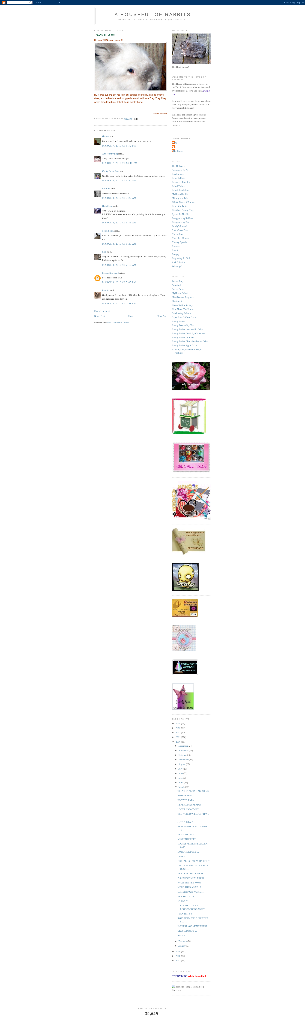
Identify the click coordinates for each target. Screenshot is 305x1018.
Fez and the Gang (110, 273)
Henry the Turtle (180, 206)
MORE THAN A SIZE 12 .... (191, 887)
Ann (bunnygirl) (110, 153)
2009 (178, 951)
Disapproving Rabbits (182, 218)
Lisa (104, 251)
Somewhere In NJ (180, 170)
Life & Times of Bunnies (183, 202)
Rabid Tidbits (178, 186)
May (180, 778)
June (180, 773)
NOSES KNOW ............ (188, 795)
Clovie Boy (177, 234)
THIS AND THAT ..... (187, 834)
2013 (178, 728)
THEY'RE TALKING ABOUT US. (193, 791)
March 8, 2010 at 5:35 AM (119, 222)
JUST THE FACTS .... (188, 822)
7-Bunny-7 (177, 266)
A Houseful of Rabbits (153, 14)
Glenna (105, 136)
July (180, 768)
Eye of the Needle (180, 214)
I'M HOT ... (183, 856)
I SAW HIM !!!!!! (185, 913)
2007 (178, 960)
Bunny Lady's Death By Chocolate (188, 333)
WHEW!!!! (183, 901)
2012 (178, 732)
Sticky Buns (178, 289)
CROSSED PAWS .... (187, 930)
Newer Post (99, 316)
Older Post (162, 316)
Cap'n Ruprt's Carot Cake (184, 317)
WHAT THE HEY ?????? (189, 882)
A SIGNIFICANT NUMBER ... (192, 878)
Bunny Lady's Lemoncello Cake (187, 329)
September (183, 759)
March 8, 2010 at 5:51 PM (119, 303)
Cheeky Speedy (179, 242)
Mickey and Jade (180, 198)
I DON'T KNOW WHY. (188, 809)
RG (174, 147)
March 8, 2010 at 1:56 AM (119, 180)
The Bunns (178, 151)
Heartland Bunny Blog (183, 210)
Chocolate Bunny (180, 238)
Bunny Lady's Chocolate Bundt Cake (190, 341)
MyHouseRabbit (180, 194)
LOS (175, 142)
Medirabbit (177, 301)
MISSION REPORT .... (188, 839)
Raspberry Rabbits (181, 182)
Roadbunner (178, 174)
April (181, 782)
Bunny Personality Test (183, 325)
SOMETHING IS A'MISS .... (191, 892)
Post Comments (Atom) (118, 322)
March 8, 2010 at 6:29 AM (119, 243)
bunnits (105, 290)
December (183, 745)
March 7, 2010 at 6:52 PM (119, 145)
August (182, 764)
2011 (178, 737)
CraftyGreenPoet (180, 230)
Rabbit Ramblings (180, 190)
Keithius (106, 188)
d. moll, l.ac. (108, 230)
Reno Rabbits (178, 178)
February (182, 941)
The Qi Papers (178, 166)
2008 (178, 956)
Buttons (176, 246)
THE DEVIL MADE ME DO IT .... (194, 873)
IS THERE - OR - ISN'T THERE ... (194, 926)
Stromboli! (177, 285)
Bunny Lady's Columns (183, 337)
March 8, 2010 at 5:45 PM (119, 282)
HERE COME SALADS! (189, 804)
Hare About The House (182, 309)
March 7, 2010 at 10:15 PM (119, 163)
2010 (178, 741)
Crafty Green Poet (110, 171)
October (182, 755)
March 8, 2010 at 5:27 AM (119, 198)
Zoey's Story (178, 281)
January (182, 945)
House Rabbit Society (182, 305)
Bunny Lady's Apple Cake (184, 345)
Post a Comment (102, 311)
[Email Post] (136, 119)
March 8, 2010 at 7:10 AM (119, 265)
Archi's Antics (178, 262)
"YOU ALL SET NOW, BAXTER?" (194, 861)
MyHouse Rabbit (180, 293)
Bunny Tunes (178, 321)
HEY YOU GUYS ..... (187, 896)
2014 (178, 723)
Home (131, 316)
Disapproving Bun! (181, 222)
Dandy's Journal (179, 226)
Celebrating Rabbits (181, 313)
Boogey (176, 254)
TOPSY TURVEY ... (187, 800)
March (181, 787)
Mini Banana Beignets (182, 297)
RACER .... (183, 935)
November (183, 750)
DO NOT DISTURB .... (188, 851)
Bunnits (176, 250)
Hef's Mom (107, 206)
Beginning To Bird (181, 258)
